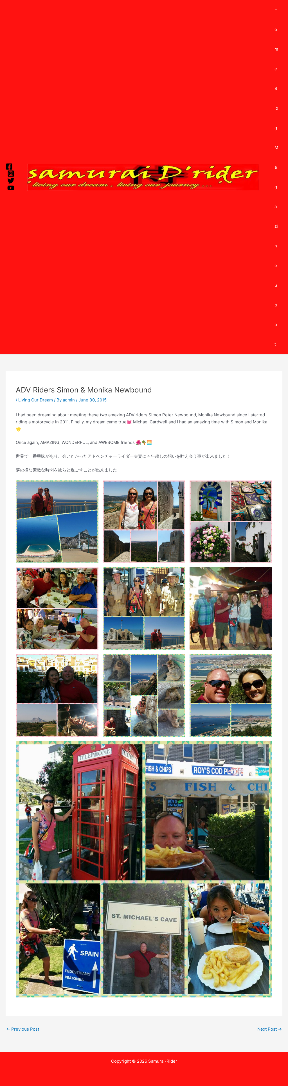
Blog (276, 108)
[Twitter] (10, 180)
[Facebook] (9, 166)
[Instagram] (10, 173)
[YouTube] (10, 187)
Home (276, 39)
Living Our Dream (35, 400)
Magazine (276, 206)
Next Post (269, 1029)
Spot (275, 315)
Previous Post (22, 1029)
